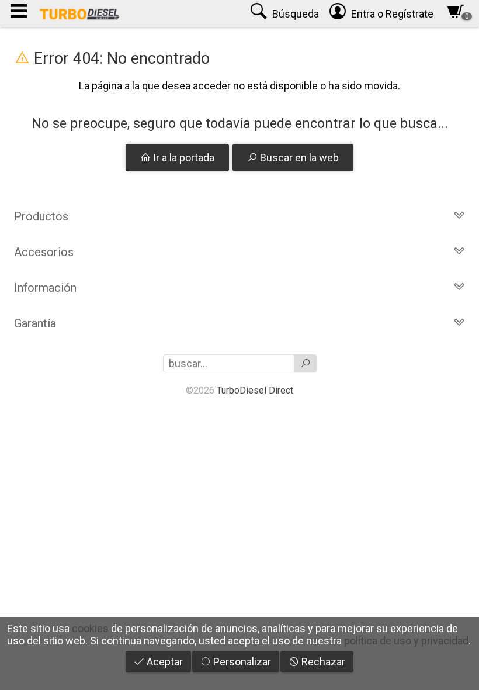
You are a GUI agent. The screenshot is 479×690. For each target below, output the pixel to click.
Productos (41, 216)
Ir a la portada (182, 157)
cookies (90, 628)
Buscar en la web (298, 157)
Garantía (35, 323)
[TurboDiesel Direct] (79, 13)
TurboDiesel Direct (255, 390)
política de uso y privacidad (406, 640)
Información (45, 288)
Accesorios (44, 252)
